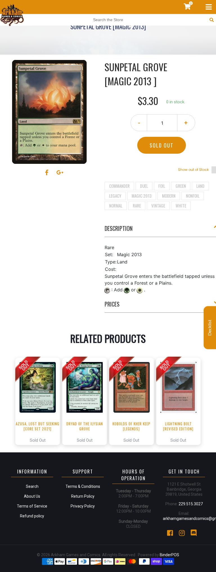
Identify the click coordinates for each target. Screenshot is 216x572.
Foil (161, 186)
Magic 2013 (142, 196)
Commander (119, 186)
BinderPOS (169, 555)
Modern (169, 196)
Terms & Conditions (83, 486)
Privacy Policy (83, 506)
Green (181, 186)
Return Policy (82, 496)
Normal (115, 205)
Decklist (210, 328)
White (181, 205)
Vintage (158, 205)
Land (200, 186)
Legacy (115, 196)
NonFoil (192, 196)
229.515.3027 (191, 504)
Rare (137, 205)
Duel (144, 186)
